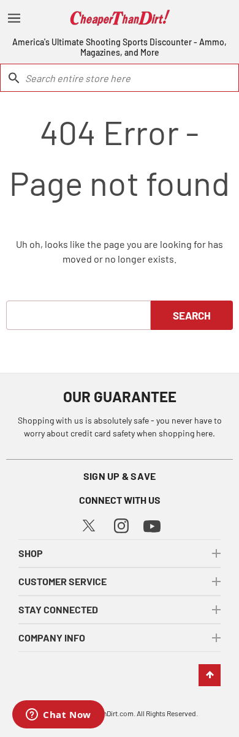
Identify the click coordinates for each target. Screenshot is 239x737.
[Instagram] (121, 524)
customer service (62, 581)
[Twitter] (88, 523)
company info (51, 637)
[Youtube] (152, 525)
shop (30, 553)
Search (192, 315)
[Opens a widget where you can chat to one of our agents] (58, 715)
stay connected (58, 609)
